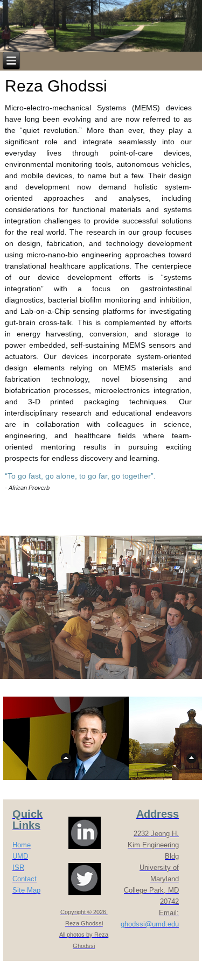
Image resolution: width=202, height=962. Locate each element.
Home (21, 845)
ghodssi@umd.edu (150, 924)
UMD (20, 856)
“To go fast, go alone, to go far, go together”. (80, 476)
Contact (24, 879)
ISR (18, 867)
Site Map (26, 890)
